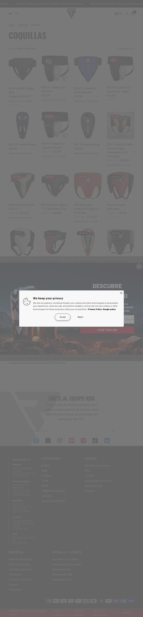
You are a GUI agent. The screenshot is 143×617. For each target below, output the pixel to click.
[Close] (121, 293)
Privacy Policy (95, 309)
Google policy (109, 309)
